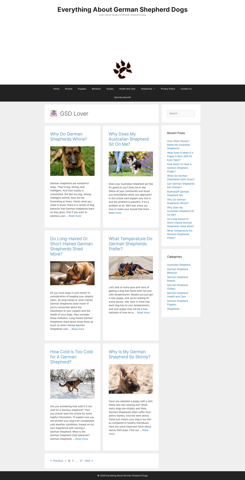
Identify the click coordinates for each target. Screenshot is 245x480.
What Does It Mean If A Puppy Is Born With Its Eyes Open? (180, 156)
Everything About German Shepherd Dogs (122, 9)
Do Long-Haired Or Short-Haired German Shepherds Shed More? (71, 246)
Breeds (68, 88)
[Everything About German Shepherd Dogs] (122, 68)
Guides (110, 88)
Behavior (96, 88)
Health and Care (127, 88)
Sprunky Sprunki (122, 97)
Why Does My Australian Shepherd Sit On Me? (129, 139)
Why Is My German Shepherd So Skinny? (129, 354)
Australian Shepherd (178, 264)
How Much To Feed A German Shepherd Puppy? (179, 168)
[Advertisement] (122, 38)
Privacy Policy (168, 88)
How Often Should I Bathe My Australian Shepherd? (178, 145)
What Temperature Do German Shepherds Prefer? (130, 243)
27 (81, 460)
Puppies (82, 88)
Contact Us (186, 88)
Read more (75, 215)
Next (89, 460)
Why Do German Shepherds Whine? (68, 136)
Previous (56, 460)
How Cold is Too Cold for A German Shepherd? (71, 356)
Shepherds (146, 88)
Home (56, 88)
